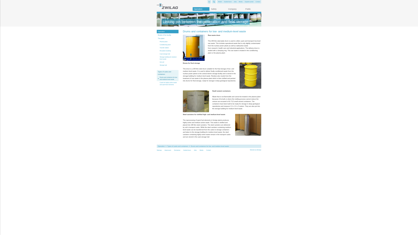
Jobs (235, 2)
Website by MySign (255, 150)
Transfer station (164, 48)
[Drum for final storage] (250, 75)
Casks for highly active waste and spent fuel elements (168, 83)
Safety (214, 9)
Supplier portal (249, 2)
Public (248, 9)
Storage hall (163, 65)
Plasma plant (163, 41)
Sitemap (159, 150)
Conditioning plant (165, 44)
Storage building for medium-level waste (168, 58)
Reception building (165, 51)
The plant (161, 38)
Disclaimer (177, 150)
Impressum (168, 150)
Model (220, 2)
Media (241, 2)
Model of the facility (164, 35)
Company (232, 9)
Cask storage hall (165, 54)
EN (209, 2)
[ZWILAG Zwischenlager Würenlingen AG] (167, 6)
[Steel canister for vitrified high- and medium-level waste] (248, 125)
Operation (198, 9)
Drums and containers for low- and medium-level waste (168, 78)
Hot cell (162, 62)
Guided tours (228, 2)
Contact (258, 2)
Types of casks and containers (164, 73)
